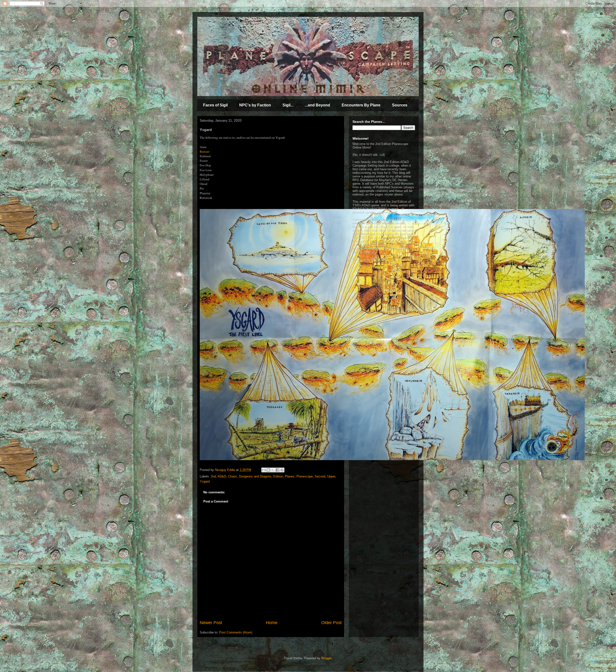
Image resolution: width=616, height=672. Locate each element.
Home (271, 622)
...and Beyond (317, 105)
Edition (278, 476)
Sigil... (287, 105)
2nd (213, 476)
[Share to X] (272, 470)
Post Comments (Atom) (235, 632)
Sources (399, 105)
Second (320, 476)
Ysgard (205, 481)
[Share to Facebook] (277, 470)
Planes (290, 476)
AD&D (222, 476)
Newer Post (211, 622)
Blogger (326, 658)
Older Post (331, 622)
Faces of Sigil (215, 105)
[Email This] (263, 470)
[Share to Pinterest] (282, 470)
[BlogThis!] (268, 470)
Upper (331, 476)
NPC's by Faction (255, 105)
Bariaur (204, 151)
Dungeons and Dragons (255, 476)
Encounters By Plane (361, 105)
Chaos (232, 476)
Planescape (304, 476)
